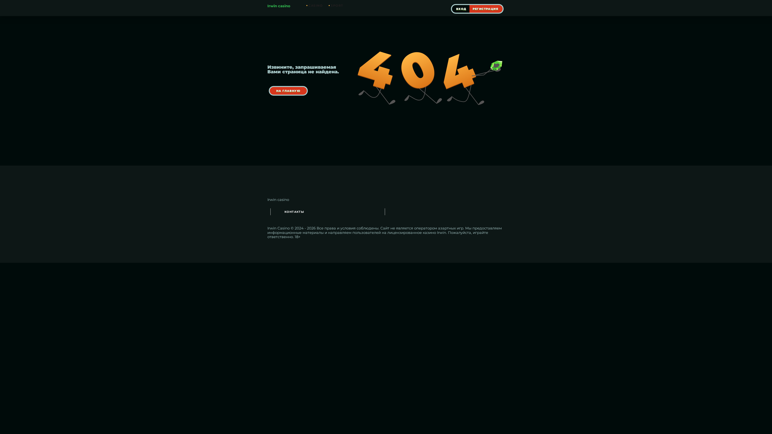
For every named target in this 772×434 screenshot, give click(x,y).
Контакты (294, 212)
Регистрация (485, 9)
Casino (315, 5)
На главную (288, 91)
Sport (337, 5)
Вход (461, 9)
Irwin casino (278, 6)
